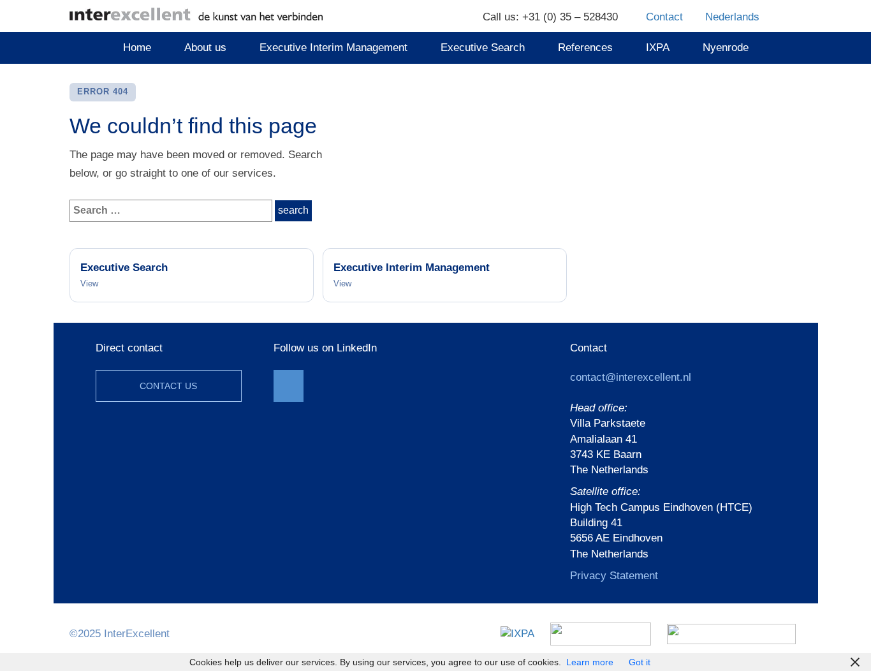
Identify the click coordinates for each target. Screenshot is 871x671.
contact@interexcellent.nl (630, 377)
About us (205, 47)
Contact (664, 17)
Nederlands (732, 17)
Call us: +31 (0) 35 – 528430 (550, 17)
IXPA (658, 47)
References (585, 47)
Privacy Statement (614, 576)
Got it (639, 662)
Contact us (168, 386)
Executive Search (483, 47)
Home (137, 47)
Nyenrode (726, 47)
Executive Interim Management (333, 47)
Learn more (589, 662)
